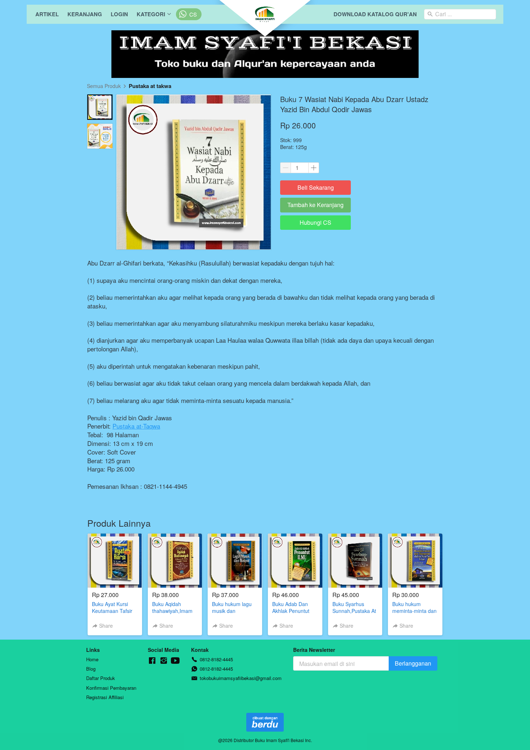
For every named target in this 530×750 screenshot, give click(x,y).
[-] (152, 660)
